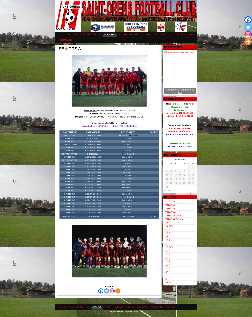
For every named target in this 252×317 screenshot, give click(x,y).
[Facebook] (100, 291)
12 (175, 175)
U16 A (167, 237)
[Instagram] (112, 291)
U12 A (167, 261)
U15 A (167, 240)
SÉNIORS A (170, 205)
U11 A (167, 265)
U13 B (167, 254)
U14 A (167, 244)
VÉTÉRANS (170, 202)
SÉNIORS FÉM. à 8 (174, 219)
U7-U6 (168, 282)
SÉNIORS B (170, 209)
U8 (166, 279)
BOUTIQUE (167, 34)
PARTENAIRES (186, 34)
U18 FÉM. (169, 226)
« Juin (167, 190)
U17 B (167, 233)
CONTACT (66, 40)
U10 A (167, 272)
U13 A (167, 251)
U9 (166, 275)
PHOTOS (152, 34)
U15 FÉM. (169, 247)
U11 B (167, 268)
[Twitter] (106, 291)
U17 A (167, 230)
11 (171, 175)
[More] (117, 291)
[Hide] (251, 48)
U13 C (167, 258)
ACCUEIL (65, 34)
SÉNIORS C (170, 212)
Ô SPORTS (180, 92)
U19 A (167, 223)
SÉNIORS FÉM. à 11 (174, 216)
